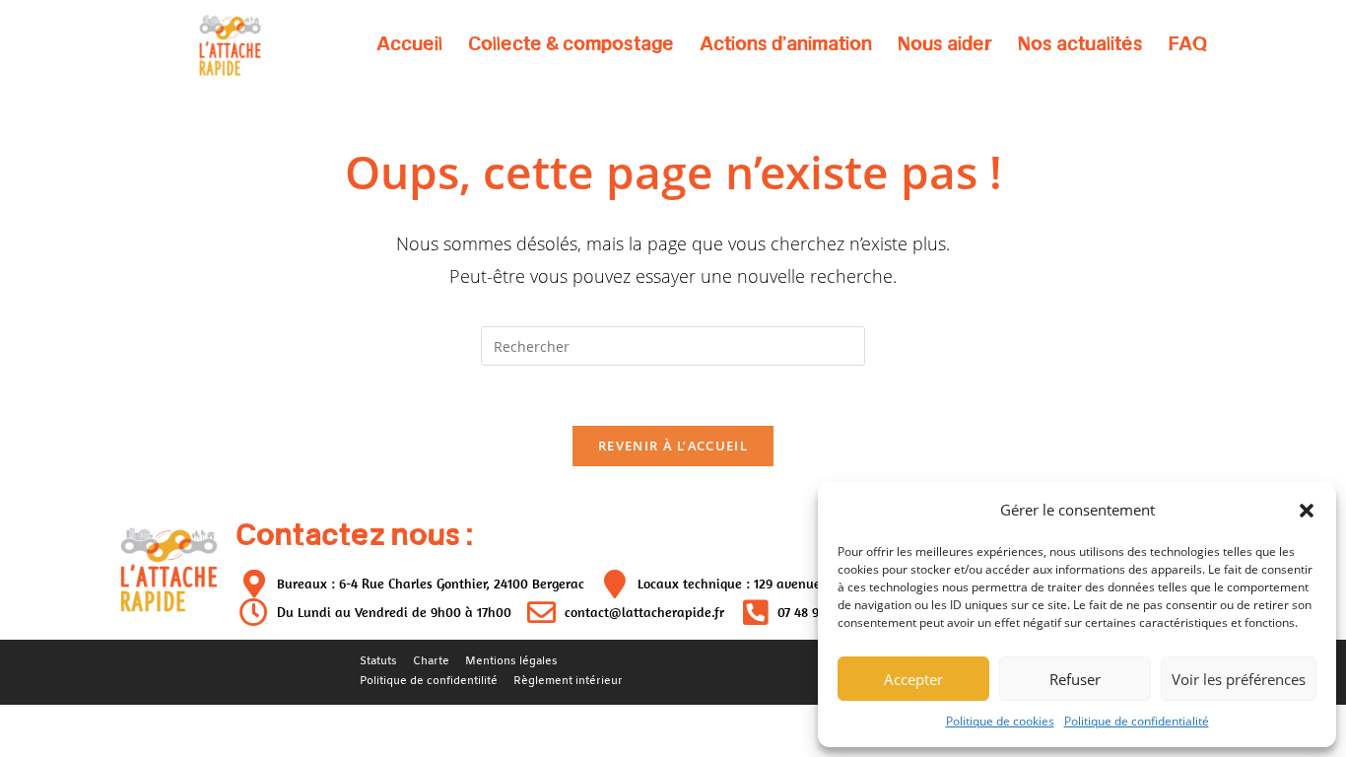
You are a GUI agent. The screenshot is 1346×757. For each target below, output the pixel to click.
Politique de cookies (1000, 721)
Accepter (913, 679)
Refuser (1075, 679)
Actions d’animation (786, 43)
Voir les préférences (1239, 679)
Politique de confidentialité (1136, 721)
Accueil (409, 43)
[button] (1306, 510)
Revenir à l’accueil (673, 445)
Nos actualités (1080, 43)
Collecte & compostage (571, 43)
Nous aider (945, 43)
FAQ (1188, 43)
